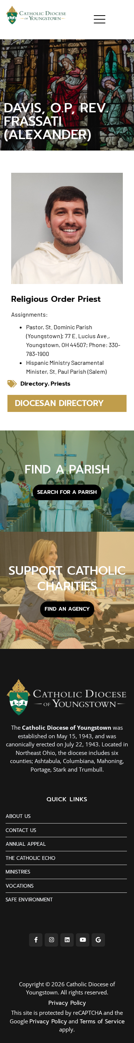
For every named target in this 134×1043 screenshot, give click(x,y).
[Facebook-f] (35, 940)
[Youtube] (82, 940)
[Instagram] (51, 940)
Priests (60, 383)
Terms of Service (102, 1021)
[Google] (98, 940)
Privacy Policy (67, 1003)
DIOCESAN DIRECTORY (59, 403)
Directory (34, 383)
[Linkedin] (67, 940)
